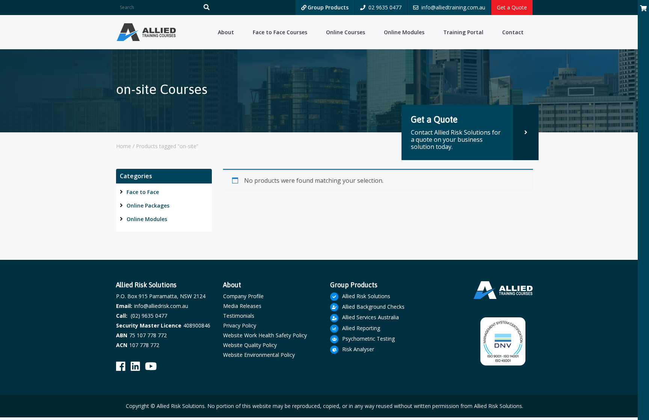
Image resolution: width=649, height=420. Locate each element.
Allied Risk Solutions (366, 296)
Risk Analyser (358, 349)
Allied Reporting (361, 328)
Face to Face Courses (280, 32)
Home (123, 146)
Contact (513, 32)
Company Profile (243, 296)
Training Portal (463, 32)
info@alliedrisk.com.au (161, 305)
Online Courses (345, 32)
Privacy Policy (239, 325)
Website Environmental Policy (259, 354)
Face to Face (143, 192)
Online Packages (148, 205)
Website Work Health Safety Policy (265, 335)
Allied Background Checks (373, 306)
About (226, 32)
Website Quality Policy (250, 345)
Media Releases (242, 305)
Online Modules (404, 32)
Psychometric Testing (368, 338)
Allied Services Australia (370, 317)
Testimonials (238, 315)
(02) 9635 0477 (149, 315)
